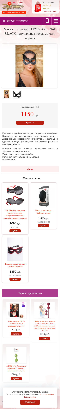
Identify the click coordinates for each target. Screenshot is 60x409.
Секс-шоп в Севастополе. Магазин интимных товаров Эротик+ (12, 6)
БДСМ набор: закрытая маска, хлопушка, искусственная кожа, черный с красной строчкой (15, 214)
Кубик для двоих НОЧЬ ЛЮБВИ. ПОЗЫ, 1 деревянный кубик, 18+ (16, 323)
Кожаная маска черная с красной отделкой (15, 265)
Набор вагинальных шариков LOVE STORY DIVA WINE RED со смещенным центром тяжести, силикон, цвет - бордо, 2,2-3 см (45, 326)
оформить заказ (50, 11)
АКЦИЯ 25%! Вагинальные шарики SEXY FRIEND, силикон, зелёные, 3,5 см (16, 368)
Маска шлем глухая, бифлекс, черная (43, 211)
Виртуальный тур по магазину (14, 12)
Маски (30, 169)
